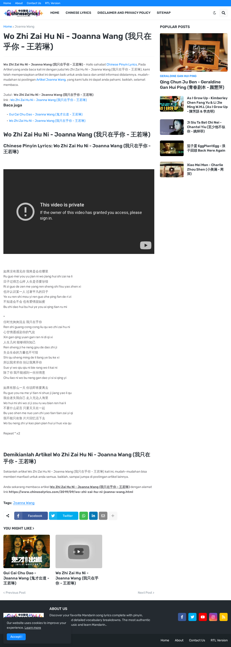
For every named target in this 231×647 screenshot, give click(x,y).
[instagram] (213, 617)
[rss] (223, 617)
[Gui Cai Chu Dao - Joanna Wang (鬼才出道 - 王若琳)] (26, 551)
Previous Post (15, 592)
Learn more (33, 628)
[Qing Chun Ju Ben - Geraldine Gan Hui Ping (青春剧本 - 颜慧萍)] (194, 52)
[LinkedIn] (93, 516)
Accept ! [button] (16, 637)
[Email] (103, 516)
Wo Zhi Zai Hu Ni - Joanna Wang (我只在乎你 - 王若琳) (48, 100)
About (19, 3)
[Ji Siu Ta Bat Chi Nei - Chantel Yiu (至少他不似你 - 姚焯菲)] (172, 127)
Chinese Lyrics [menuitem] (78, 13)
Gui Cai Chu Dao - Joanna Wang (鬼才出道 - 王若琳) (46, 114)
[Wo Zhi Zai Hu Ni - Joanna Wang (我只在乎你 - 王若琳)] (78, 551)
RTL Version (52, 3)
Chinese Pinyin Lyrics (121, 64)
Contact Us (34, 3)
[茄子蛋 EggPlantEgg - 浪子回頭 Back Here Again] (172, 148)
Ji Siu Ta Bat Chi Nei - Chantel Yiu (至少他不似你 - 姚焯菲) (206, 126)
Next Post (145, 592)
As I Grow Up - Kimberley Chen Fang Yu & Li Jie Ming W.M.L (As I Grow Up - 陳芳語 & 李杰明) (207, 104)
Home (7, 3)
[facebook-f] (182, 617)
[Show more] (113, 516)
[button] (214, 13)
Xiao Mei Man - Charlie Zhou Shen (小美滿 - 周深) (205, 169)
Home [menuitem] (54, 13)
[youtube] (203, 617)
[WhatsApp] (83, 516)
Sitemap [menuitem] (164, 13)
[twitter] (192, 617)
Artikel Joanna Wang (51, 80)
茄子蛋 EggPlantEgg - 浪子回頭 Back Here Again (206, 148)
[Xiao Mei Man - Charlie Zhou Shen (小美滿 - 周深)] (172, 169)
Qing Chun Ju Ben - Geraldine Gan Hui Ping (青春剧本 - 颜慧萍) (192, 84)
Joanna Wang (24, 26)
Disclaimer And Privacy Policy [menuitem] (123, 13)
